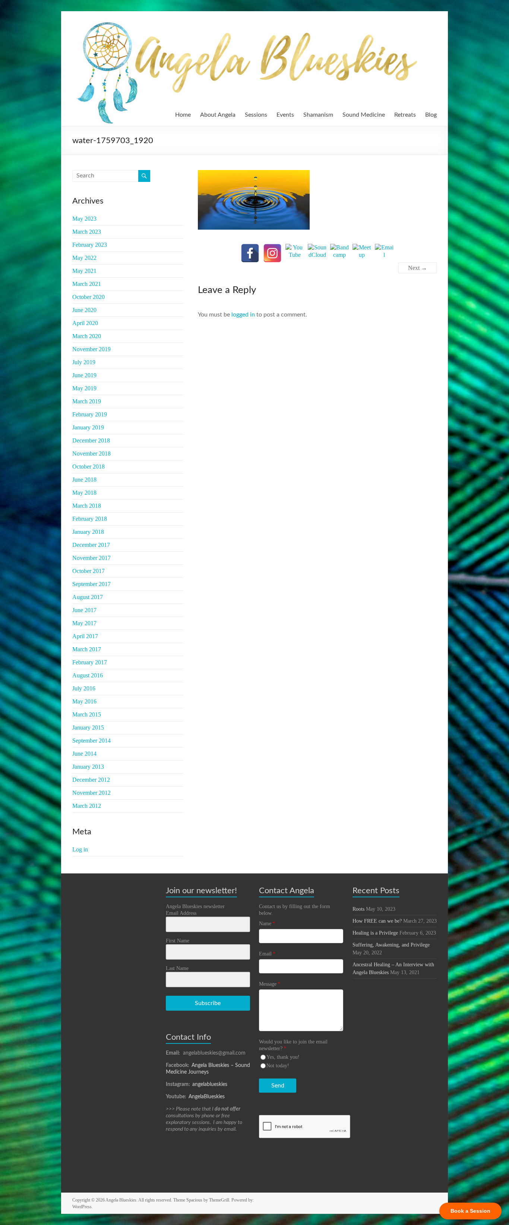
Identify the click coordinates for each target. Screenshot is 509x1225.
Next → (417, 268)
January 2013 (88, 766)
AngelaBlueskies (207, 1096)
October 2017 (88, 571)
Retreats (405, 115)
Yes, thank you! (283, 1057)
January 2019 (88, 427)
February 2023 (89, 245)
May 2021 (84, 271)
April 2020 (85, 323)
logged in (243, 315)
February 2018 (89, 519)
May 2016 (84, 701)
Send (277, 1086)
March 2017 (86, 649)
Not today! (277, 1065)
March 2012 (86, 806)
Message (269, 984)
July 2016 (83, 688)
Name (267, 923)
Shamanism (318, 115)
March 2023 (86, 232)
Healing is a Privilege (375, 933)
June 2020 (84, 310)
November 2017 (91, 558)
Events (285, 115)
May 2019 (84, 388)
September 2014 (91, 740)
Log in (80, 849)
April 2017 (85, 636)
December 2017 (91, 545)
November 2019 (91, 349)
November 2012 (91, 793)
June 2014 (84, 753)
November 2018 (91, 453)
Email (267, 954)
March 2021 (86, 284)
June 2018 (84, 479)
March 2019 (86, 401)
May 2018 (84, 492)
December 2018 (91, 440)
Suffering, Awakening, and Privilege (391, 945)
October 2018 (88, 466)
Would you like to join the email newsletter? (293, 1045)
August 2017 (87, 597)
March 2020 (86, 336)
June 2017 (84, 610)
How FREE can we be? (377, 921)
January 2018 (88, 532)
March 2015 (86, 714)
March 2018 (86, 506)
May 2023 (84, 218)
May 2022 (84, 258)
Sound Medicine (363, 115)
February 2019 (89, 414)
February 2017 (89, 662)
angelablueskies (209, 1084)
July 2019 (83, 362)
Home (183, 115)
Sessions (256, 115)
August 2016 (87, 675)
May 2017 (84, 623)
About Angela (217, 115)
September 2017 (91, 584)
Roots (358, 909)
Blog (431, 115)
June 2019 (84, 375)
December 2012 (91, 780)
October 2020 (88, 297)
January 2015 (88, 727)
